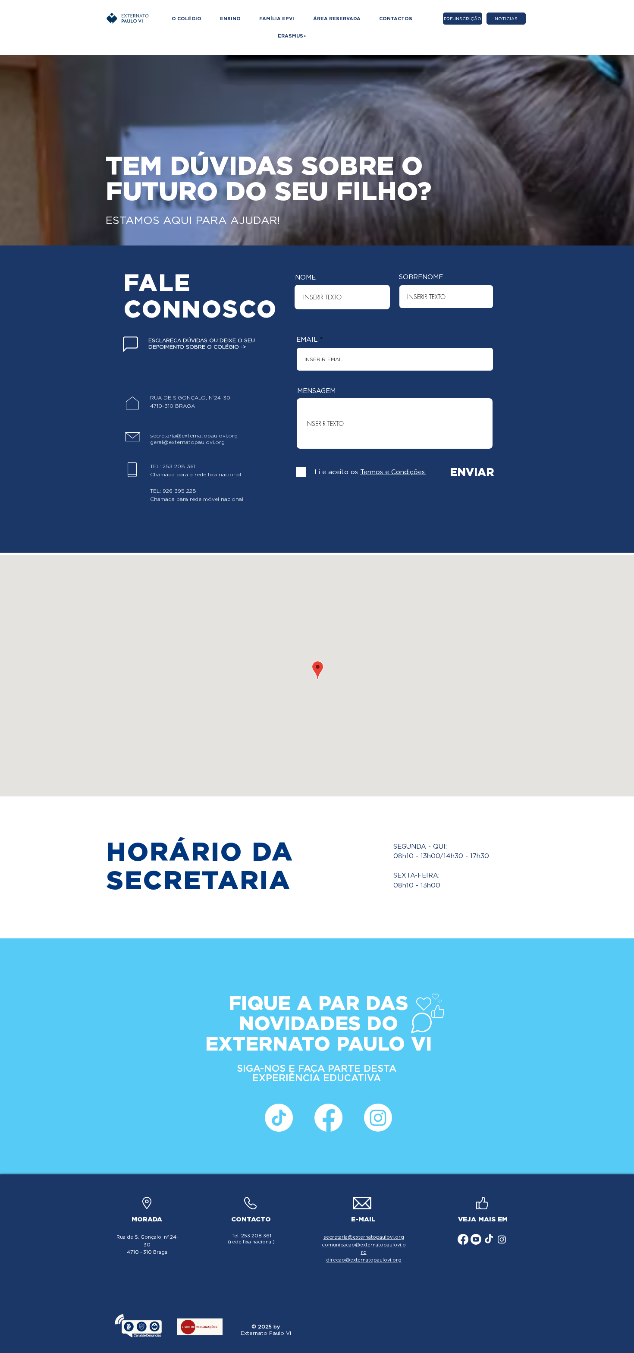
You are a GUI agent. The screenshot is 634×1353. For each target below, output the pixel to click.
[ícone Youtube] (476, 1239)
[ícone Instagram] (378, 1118)
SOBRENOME (421, 277)
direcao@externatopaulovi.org (364, 1260)
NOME (305, 277)
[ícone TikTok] (279, 1118)
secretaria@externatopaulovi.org (194, 435)
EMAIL (307, 340)
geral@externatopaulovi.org (187, 442)
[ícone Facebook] (328, 1118)
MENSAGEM (316, 391)
